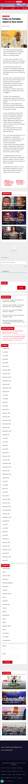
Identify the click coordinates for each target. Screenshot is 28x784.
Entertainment (6, 16)
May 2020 (5, 560)
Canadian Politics (6, 593)
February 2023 (6, 499)
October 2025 (6, 384)
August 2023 (5, 477)
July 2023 (5, 481)
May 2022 (5, 531)
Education (5, 600)
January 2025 (6, 416)
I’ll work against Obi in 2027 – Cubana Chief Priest (13, 204)
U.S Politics (5, 636)
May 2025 (5, 402)
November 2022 (6, 510)
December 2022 (6, 506)
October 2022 (6, 513)
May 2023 (5, 488)
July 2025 (5, 395)
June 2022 (5, 528)
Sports (4, 629)
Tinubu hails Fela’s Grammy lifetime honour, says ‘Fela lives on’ (13, 220)
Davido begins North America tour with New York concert (19, 182)
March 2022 (5, 539)
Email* (4, 653)
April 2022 (5, 535)
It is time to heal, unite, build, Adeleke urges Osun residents (14, 715)
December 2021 (6, 549)
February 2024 (6, 456)
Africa (4, 572)
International (5, 615)
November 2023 (6, 467)
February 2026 (6, 370)
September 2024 (6, 431)
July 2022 (5, 524)
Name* (4, 646)
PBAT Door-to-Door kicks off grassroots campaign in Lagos (13, 730)
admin (17, 687)
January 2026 (6, 373)
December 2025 (6, 377)
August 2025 (5, 391)
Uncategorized (6, 640)
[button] (23, 8)
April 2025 (5, 406)
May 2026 (5, 359)
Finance (4, 608)
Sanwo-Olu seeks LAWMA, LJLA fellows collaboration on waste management (13, 700)
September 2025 (6, 388)
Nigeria (4, 622)
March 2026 (5, 366)
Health (4, 611)
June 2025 (5, 398)
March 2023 (5, 495)
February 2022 (6, 542)
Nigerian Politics (6, 626)
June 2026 (5, 355)
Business (4, 590)
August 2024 (5, 434)
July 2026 (5, 352)
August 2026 (5, 348)
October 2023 (6, 470)
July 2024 (5, 438)
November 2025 (6, 380)
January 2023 (6, 503)
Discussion (3, 767)
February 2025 (6, 413)
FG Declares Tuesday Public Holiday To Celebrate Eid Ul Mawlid (12, 684)
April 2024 (5, 449)
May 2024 (5, 445)
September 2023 (6, 474)
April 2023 (5, 492)
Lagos (4, 618)
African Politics (6, 575)
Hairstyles (5, 331)
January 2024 (6, 459)
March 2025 (5, 409)
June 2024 (5, 442)
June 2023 (5, 485)
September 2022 (6, 517)
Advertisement (6, 568)
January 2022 (6, 546)
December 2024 (6, 420)
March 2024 (5, 452)
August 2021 (5, 553)
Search (4, 283)
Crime (4, 597)
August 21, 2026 (9, 687)
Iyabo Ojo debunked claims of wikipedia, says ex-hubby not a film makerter (9, 183)
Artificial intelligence (7, 583)
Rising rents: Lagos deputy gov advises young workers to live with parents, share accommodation (13, 322)
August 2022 (5, 521)
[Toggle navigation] (13, 8)
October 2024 (6, 427)
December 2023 (6, 463)
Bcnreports (5, 586)
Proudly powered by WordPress (9, 762)
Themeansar (14, 764)
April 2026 (5, 362)
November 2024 (6, 424)
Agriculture (5, 579)
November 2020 (6, 556)
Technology (5, 633)
